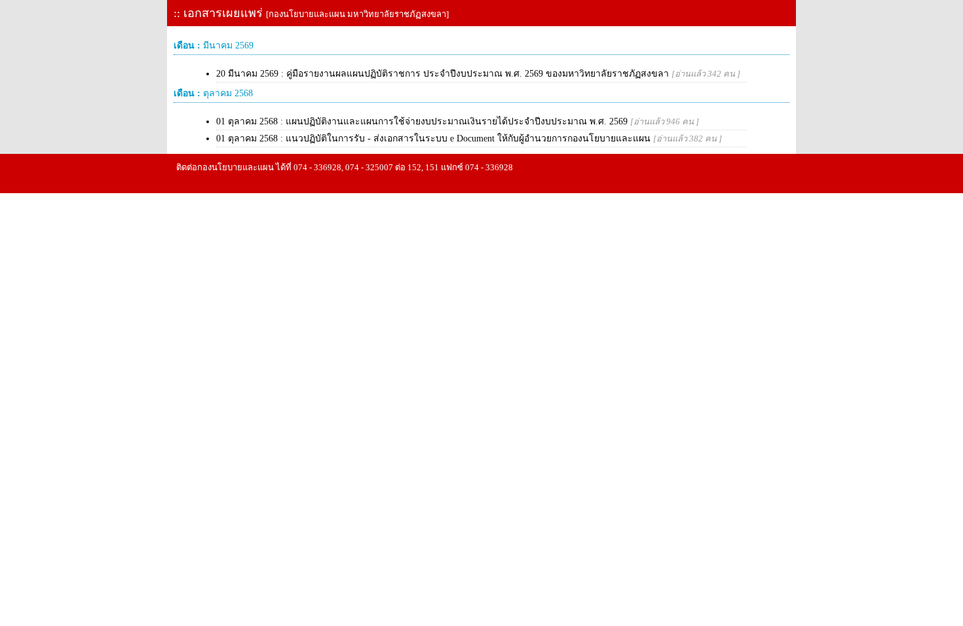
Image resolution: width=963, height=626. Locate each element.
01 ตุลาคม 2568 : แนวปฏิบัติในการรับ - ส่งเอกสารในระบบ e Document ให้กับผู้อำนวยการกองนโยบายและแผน (469, 138)
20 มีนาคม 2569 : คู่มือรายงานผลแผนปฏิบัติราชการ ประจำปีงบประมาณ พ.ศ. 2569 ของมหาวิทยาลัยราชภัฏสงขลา (478, 74)
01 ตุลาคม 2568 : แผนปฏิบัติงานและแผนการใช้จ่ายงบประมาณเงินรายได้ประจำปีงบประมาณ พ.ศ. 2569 (457, 121)
